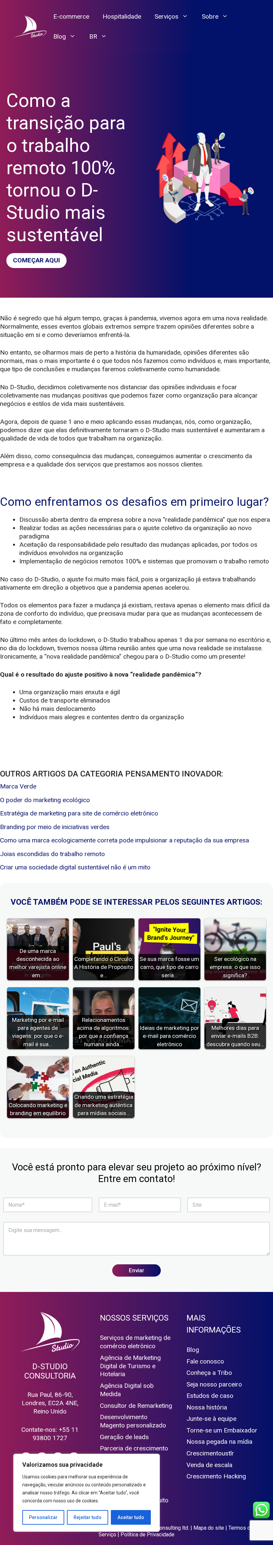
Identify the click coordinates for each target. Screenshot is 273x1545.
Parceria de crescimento (134, 1448)
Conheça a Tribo (209, 1373)
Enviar (136, 1270)
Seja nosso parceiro (214, 1384)
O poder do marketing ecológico (45, 800)
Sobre (210, 16)
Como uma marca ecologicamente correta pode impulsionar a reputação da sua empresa (124, 840)
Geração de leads (124, 1437)
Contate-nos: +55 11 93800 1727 (50, 1434)
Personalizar (43, 1517)
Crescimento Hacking (216, 1476)
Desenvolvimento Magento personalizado (133, 1421)
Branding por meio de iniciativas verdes (55, 827)
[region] (86, 1493)
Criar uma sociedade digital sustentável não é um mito (75, 867)
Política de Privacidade (147, 1534)
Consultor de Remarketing (136, 1405)
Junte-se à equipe (211, 1418)
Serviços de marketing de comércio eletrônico (135, 1342)
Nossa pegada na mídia (219, 1441)
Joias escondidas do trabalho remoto (52, 854)
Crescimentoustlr (210, 1453)
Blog (59, 36)
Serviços (166, 16)
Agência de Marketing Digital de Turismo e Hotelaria (130, 1366)
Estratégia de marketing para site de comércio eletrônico (79, 813)
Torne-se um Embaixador (221, 1430)
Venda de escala (209, 1465)
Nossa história (206, 1407)
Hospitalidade (122, 16)
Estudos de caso (209, 1395)
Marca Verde (18, 786)
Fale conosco (205, 1361)
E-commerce (71, 16)
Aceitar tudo (131, 1517)
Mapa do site (208, 1528)
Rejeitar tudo (88, 1517)
